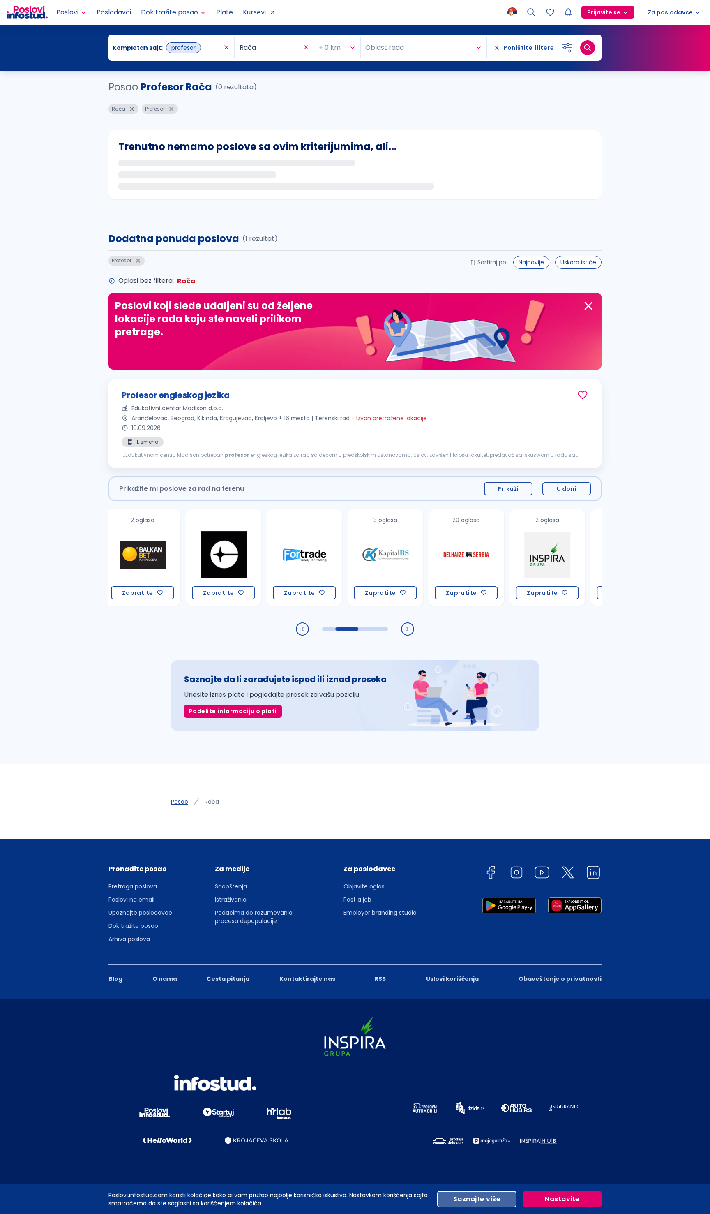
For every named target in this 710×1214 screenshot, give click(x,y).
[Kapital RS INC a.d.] (362, 557)
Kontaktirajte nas (307, 979)
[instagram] (516, 873)
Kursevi (254, 12)
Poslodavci (114, 12)
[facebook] (490, 873)
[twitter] (568, 873)
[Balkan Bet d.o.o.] (119, 557)
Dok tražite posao (133, 926)
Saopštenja (231, 886)
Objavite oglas (364, 886)
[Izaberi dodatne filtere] (567, 47)
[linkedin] (593, 873)
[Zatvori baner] (588, 305)
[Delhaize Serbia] (443, 557)
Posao (179, 802)
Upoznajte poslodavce (140, 913)
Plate (224, 12)
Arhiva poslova (129, 939)
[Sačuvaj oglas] (582, 395)
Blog (115, 979)
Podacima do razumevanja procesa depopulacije (254, 917)
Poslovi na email (131, 899)
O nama (164, 979)
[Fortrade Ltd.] (281, 557)
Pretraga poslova (132, 886)
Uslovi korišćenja (452, 979)
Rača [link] (212, 802)
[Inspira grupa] (524, 557)
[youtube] (542, 873)
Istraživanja (231, 899)
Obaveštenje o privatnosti (560, 979)
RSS (380, 979)
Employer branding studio (380, 913)
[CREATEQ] (200, 557)
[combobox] (167, 47)
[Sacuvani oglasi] (550, 12)
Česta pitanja (228, 979)
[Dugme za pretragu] (587, 47)
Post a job (357, 899)
